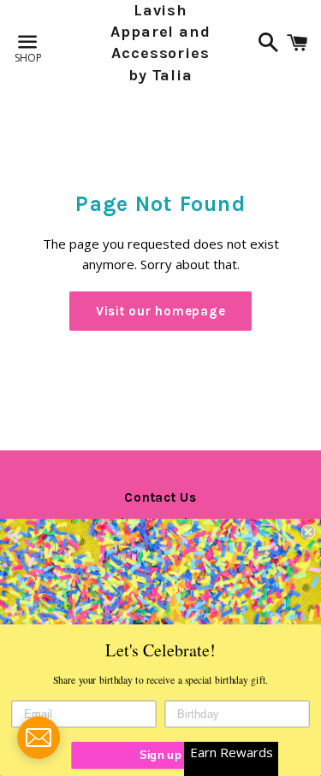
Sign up (160, 755)
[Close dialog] (308, 532)
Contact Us (160, 497)
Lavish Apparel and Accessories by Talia (160, 43)
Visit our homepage (161, 311)
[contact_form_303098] (38, 737)
